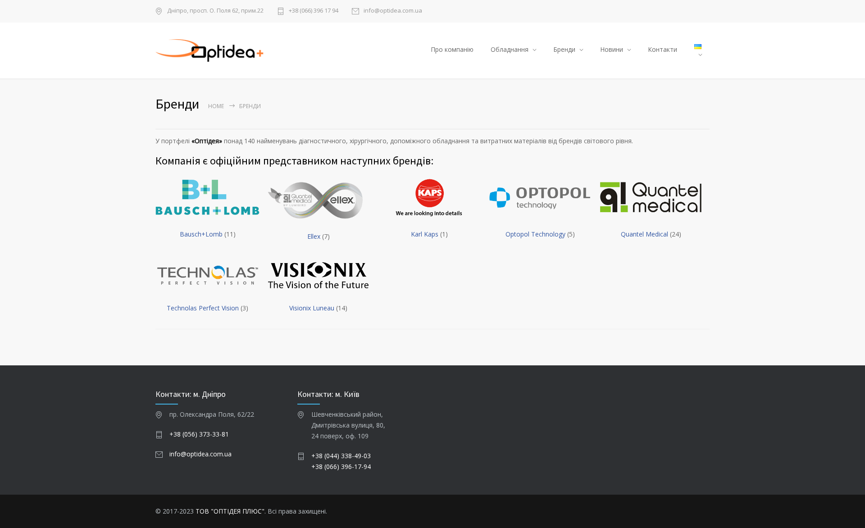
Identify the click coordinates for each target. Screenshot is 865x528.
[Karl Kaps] (429, 197)
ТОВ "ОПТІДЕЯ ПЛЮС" (230, 511)
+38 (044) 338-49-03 (341, 455)
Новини (611, 49)
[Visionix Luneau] (318, 275)
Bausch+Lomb (202, 234)
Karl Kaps (425, 234)
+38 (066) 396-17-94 (341, 466)
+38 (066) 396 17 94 (313, 11)
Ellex (314, 236)
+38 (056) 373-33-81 (199, 434)
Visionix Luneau (312, 308)
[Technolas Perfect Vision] (207, 275)
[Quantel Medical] (651, 197)
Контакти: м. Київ (328, 394)
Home (216, 106)
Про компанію (452, 49)
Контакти (662, 49)
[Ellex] (318, 200)
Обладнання (509, 49)
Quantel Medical (645, 234)
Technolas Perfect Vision (204, 308)
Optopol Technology (536, 234)
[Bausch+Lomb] (207, 197)
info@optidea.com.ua (393, 11)
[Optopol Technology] (540, 197)
